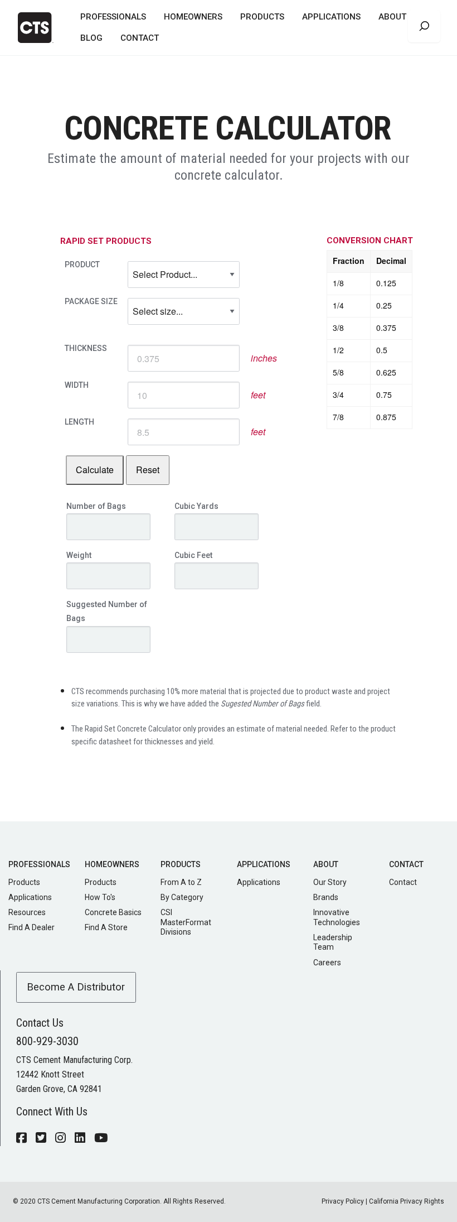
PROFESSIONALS (113, 17)
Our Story (330, 882)
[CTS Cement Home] (40, 27)
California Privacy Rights (406, 1201)
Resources (27, 912)
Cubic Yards (196, 506)
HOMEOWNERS (193, 17)
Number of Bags (96, 506)
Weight (78, 555)
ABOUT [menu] (392, 17)
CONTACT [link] (139, 38)
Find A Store (106, 927)
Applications (30, 897)
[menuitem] (113, 17)
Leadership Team (332, 942)
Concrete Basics (113, 912)
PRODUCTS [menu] (262, 17)
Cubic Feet (193, 555)
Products (24, 882)
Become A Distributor (76, 987)
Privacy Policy (343, 1201)
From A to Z (181, 882)
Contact (403, 882)
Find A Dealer (31, 927)
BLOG (91, 38)
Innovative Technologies (336, 917)
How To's (100, 897)
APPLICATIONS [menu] (331, 17)
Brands (325, 897)
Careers (327, 962)
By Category (182, 897)
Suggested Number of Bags (106, 611)
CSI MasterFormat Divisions (186, 922)
